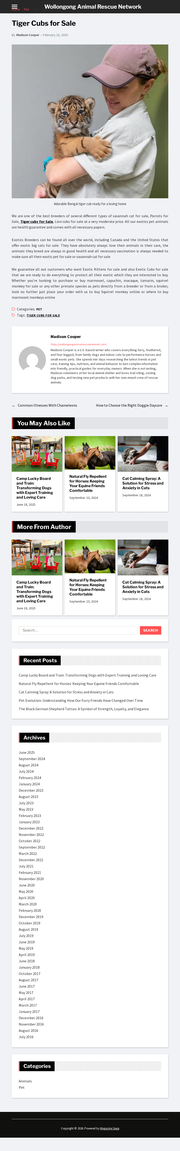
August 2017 (28, 980)
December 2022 (31, 828)
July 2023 (26, 803)
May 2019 (26, 948)
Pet (39, 309)
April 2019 (27, 954)
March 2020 (28, 904)
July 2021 (26, 866)
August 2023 (28, 796)
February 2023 (30, 815)
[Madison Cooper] (32, 359)
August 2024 (28, 765)
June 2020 (27, 885)
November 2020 (31, 878)
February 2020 (30, 910)
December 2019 (31, 916)
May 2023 (26, 809)
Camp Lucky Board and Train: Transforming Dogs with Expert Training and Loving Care (34, 488)
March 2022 (28, 853)
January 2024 (29, 784)
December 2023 (31, 790)
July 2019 (26, 935)
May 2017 (26, 992)
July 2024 (26, 771)
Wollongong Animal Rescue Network (93, 7)
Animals (25, 1081)
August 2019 (28, 929)
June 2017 (27, 986)
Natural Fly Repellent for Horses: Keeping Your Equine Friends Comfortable (88, 483)
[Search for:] (77, 631)
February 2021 (30, 872)
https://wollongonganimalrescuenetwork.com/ (79, 344)
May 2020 (26, 891)
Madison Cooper (27, 35)
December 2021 (31, 859)
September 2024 (32, 758)
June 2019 (27, 942)
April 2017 (27, 999)
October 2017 (29, 973)
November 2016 (31, 1024)
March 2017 (28, 1005)
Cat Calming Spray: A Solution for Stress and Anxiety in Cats (143, 483)
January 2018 (29, 967)
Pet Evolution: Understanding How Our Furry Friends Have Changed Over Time (81, 700)
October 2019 (29, 923)
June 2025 (27, 752)
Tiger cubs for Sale (36, 221)
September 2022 (32, 847)
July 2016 (26, 1036)
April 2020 (27, 897)
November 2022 (31, 834)
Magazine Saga (109, 1128)
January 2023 (29, 822)
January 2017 (29, 1011)
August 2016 (28, 1030)
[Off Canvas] (14, 6)
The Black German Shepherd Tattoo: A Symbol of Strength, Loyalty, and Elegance (84, 708)
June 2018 (27, 961)
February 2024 (30, 777)
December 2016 (31, 1017)
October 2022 (29, 840)
